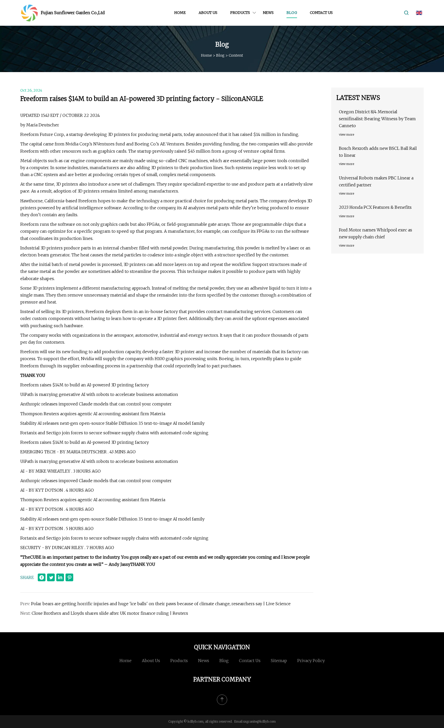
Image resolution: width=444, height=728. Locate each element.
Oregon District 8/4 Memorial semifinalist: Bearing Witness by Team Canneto (377, 118)
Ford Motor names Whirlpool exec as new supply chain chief (375, 233)
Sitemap (279, 660)
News (268, 12)
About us (208, 12)
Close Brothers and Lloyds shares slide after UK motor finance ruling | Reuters (110, 613)
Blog (291, 12)
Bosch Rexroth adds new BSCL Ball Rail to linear (378, 152)
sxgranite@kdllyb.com (259, 721)
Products (240, 12)
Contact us (321, 12)
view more (346, 134)
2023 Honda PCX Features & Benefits (375, 207)
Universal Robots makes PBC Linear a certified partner (376, 181)
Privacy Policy (311, 660)
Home (180, 12)
